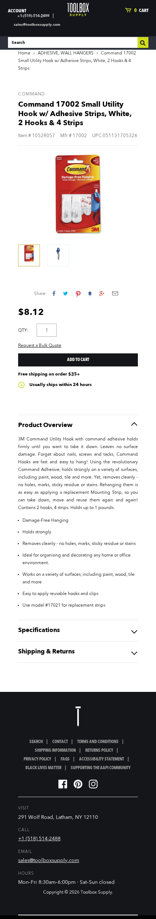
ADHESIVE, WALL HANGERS (66, 53)
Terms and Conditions (98, 742)
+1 (101, 293)
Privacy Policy (37, 759)
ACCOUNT (17, 11)
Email (115, 293)
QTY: (23, 330)
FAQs (65, 759)
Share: (40, 294)
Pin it (78, 293)
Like (54, 293)
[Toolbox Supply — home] (78, 9)
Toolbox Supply (96, 892)
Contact (60, 742)
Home (24, 53)
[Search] (142, 42)
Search (36, 742)
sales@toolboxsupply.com (37, 24)
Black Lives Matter (43, 768)
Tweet (65, 293)
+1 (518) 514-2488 (39, 838)
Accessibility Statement (101, 759)
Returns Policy (99, 750)
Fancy (90, 293)
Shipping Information (55, 750)
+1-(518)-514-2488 (33, 16)
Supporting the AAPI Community (101, 768)
